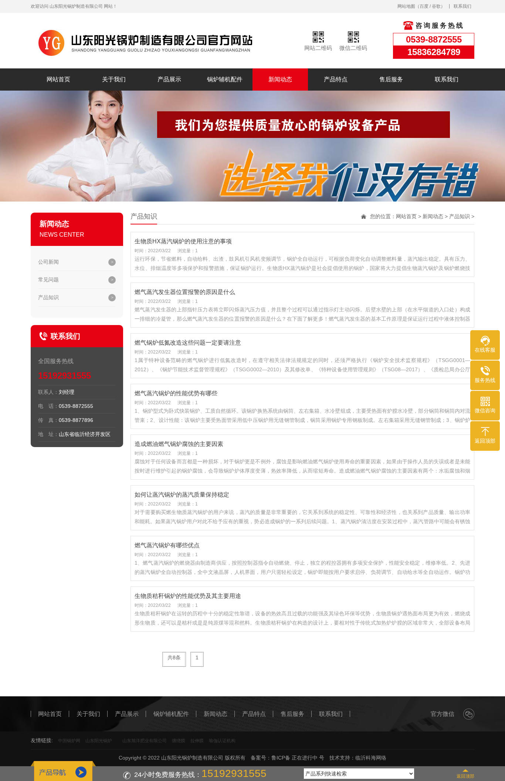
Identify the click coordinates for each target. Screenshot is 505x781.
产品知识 (48, 297)
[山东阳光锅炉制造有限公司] (143, 42)
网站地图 (406, 6)
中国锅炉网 (69, 740)
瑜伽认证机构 (222, 740)
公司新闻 (48, 262)
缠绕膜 (178, 740)
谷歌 (436, 6)
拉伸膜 (197, 740)
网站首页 (58, 79)
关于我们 (114, 79)
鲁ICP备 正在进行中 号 (297, 758)
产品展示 (169, 79)
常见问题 (48, 280)
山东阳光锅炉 (98, 740)
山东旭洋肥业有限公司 (144, 740)
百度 (424, 6)
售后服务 (391, 79)
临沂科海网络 (370, 758)
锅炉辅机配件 (225, 79)
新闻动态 (280, 79)
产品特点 (336, 79)
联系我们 (462, 6)
